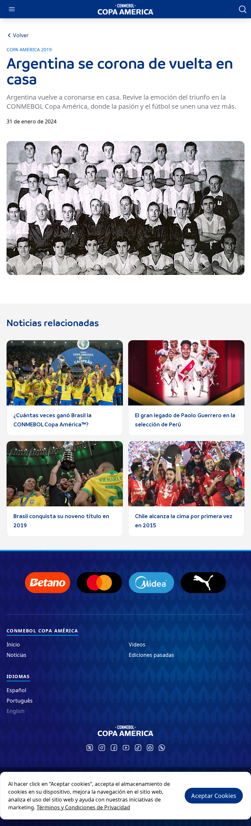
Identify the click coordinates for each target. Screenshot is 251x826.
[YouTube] (126, 748)
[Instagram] (102, 748)
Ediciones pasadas (151, 655)
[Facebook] (114, 748)
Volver (21, 35)
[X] (90, 748)
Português (20, 700)
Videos (137, 644)
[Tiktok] (138, 748)
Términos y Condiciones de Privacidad (83, 807)
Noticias (16, 655)
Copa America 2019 (29, 49)
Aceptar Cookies (213, 796)
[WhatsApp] (162, 748)
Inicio (13, 644)
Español (16, 690)
